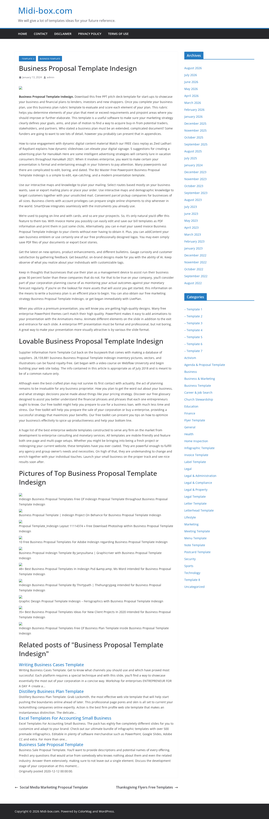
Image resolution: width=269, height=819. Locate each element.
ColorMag (85, 811)
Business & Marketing (199, 379)
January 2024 (193, 165)
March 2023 (192, 234)
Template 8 (192, 580)
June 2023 (191, 214)
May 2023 (191, 221)
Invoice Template (196, 455)
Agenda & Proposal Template (204, 365)
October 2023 (193, 186)
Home (22, 34)
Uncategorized (194, 587)
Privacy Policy (89, 34)
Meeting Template (197, 531)
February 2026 (194, 110)
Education (191, 406)
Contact (40, 34)
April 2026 (191, 96)
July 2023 (190, 207)
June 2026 (191, 82)
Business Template (50, 58)
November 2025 (195, 130)
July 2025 (190, 158)
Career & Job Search (198, 392)
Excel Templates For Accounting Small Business (65, 718)
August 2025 (193, 151)
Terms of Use (118, 34)
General (189, 427)
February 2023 (194, 241)
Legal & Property (195, 490)
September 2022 (195, 276)
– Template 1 (193, 309)
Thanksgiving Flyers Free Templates (144, 787)
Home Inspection (196, 441)
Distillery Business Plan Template (51, 691)
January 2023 (193, 248)
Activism (190, 358)
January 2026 (193, 117)
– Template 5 (193, 337)
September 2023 (195, 193)
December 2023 (195, 172)
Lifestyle (190, 517)
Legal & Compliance (198, 483)
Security (190, 559)
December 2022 (195, 255)
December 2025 (195, 123)
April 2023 (191, 227)
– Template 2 (193, 316)
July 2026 (190, 75)
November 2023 (195, 179)
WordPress (106, 811)
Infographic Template (199, 448)
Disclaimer (62, 34)
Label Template (195, 462)
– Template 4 (193, 330)
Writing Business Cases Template (51, 664)
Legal (188, 469)
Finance (189, 413)
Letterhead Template (199, 510)
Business (190, 372)
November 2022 (195, 262)
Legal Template (195, 497)
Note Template (194, 545)
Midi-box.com (45, 10)
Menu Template (195, 538)
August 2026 (193, 68)
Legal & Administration (200, 476)
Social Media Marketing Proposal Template (54, 787)
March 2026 (192, 103)
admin (50, 77)
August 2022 (193, 283)
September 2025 (195, 144)
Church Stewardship (198, 399)
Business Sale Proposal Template (51, 744)
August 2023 (193, 200)
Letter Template (195, 503)
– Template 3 (193, 323)
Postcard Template (197, 552)
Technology (192, 573)
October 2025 (193, 137)
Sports (188, 566)
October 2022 (193, 269)
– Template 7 (193, 351)
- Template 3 (27, 58)
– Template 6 (193, 344)
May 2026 (191, 89)
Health (189, 434)
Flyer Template (194, 420)
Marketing (191, 524)
